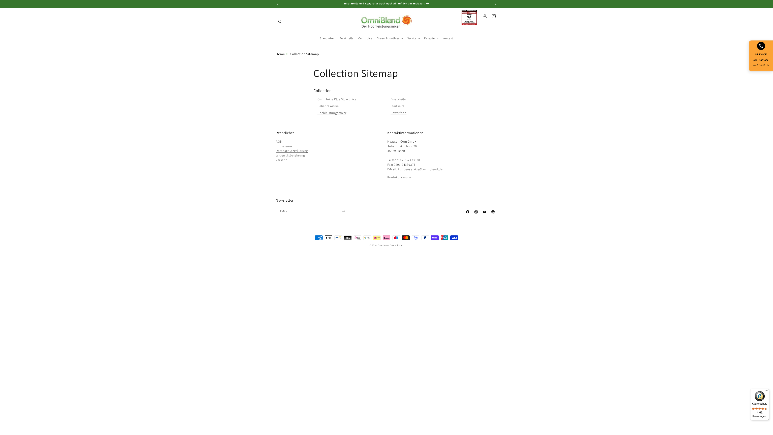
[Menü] (766, 391)
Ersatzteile (398, 99)
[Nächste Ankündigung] (495, 4)
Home (280, 54)
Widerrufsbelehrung (290, 155)
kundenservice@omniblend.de (420, 169)
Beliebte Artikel (328, 106)
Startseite (397, 106)
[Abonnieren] (343, 211)
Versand (281, 160)
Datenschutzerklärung (292, 151)
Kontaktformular (399, 177)
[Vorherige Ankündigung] (277, 4)
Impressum (284, 146)
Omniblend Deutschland (390, 245)
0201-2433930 (410, 160)
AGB (279, 141)
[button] (280, 21)
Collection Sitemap (304, 54)
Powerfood (398, 113)
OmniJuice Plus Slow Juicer (337, 99)
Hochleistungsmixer (331, 113)
